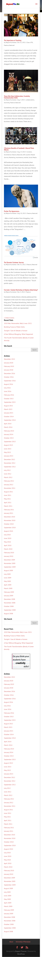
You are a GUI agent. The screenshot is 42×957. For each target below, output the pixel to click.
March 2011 (8, 506)
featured (11, 45)
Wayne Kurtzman (11, 42)
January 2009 (8, 596)
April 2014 (7, 424)
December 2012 (9, 459)
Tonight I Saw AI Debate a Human (15, 331)
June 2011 (7, 495)
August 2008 (8, 613)
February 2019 (9, 366)
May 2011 (7, 499)
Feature (6, 45)
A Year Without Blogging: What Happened (18, 334)
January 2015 (8, 413)
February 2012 (9, 481)
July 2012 (7, 470)
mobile (26, 157)
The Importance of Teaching (12, 40)
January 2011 (8, 513)
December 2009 (9, 560)
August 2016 (8, 384)
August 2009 (8, 570)
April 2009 (7, 585)
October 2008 (9, 606)
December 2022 (9, 359)
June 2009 (7, 578)
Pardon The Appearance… (12, 211)
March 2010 (8, 549)
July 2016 (7, 388)
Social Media (33, 157)
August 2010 (8, 531)
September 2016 (10, 381)
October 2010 (9, 524)
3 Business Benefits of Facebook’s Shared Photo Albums (19, 149)
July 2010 (7, 535)
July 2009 (7, 574)
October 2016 (9, 377)
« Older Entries (9, 318)
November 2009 (9, 563)
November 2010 (9, 520)
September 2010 (10, 527)
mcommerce (19, 157)
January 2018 (8, 370)
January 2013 (8, 456)
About (11, 942)
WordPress (21, 954)
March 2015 (8, 409)
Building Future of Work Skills (14, 327)
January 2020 (8, 363)
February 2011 (9, 510)
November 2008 (9, 603)
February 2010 (9, 553)
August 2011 (8, 492)
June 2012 (7, 474)
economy (6, 103)
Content (29, 152)
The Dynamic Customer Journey (14, 262)
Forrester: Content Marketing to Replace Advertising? (21, 290)
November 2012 (9, 463)
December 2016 (9, 373)
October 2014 (9, 416)
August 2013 (8, 445)
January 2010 (8, 556)
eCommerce (7, 155)
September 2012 (10, 467)
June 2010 (7, 538)
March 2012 (8, 477)
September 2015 (10, 402)
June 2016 (7, 391)
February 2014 (9, 431)
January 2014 (8, 434)
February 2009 (9, 592)
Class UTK (30, 42)
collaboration (30, 100)
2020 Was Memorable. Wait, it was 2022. (18, 323)
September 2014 (10, 420)
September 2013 (10, 441)
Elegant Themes (20, 951)
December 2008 (9, 599)
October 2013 (9, 438)
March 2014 (8, 427)
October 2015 (9, 399)
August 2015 (8, 406)
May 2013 (7, 452)
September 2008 (10, 610)
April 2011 (7, 502)
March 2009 (8, 588)
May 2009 (7, 581)
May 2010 (7, 542)
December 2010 (9, 517)
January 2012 (8, 485)
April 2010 (7, 545)
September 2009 (10, 567)
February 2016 (9, 395)
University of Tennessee (23, 942)
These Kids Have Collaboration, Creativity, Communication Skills (17, 97)
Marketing (12, 157)
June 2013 (7, 449)
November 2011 (9, 488)
